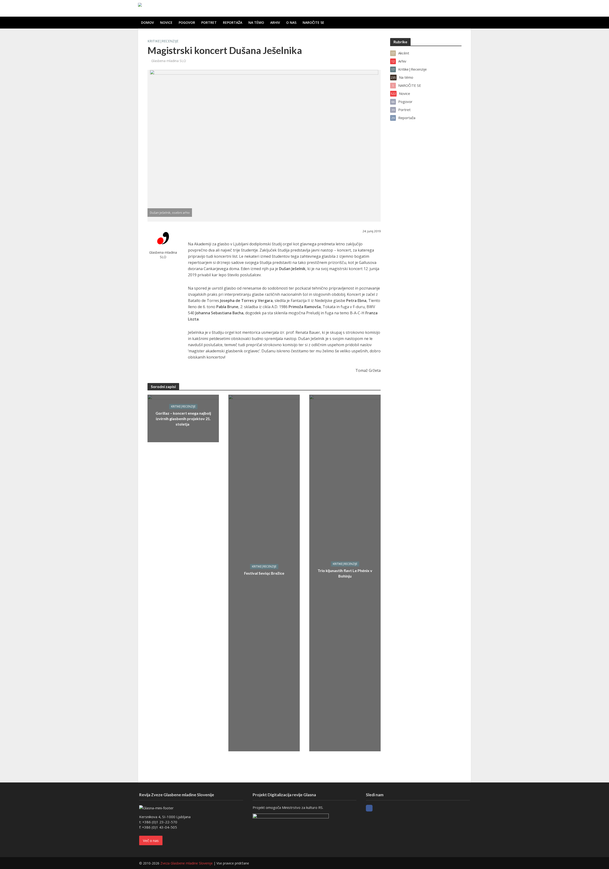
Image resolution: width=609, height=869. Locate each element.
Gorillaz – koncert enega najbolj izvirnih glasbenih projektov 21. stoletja (183, 418)
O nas (291, 22)
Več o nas (151, 840)
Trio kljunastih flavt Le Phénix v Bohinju (345, 573)
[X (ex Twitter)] (378, 808)
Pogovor (187, 22)
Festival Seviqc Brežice (264, 573)
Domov (147, 22)
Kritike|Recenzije (162, 41)
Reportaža (232, 22)
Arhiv (275, 22)
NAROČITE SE (313, 22)
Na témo (256, 22)
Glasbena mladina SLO (168, 60)
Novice (166, 22)
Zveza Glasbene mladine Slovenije (186, 863)
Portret (209, 22)
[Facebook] (369, 808)
